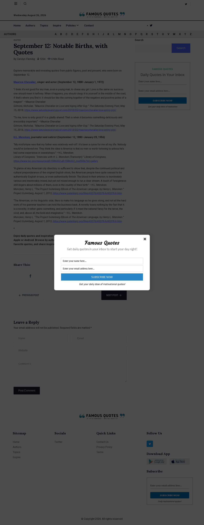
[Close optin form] (145, 240)
